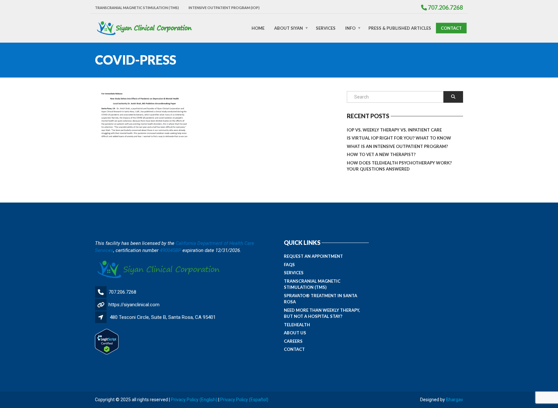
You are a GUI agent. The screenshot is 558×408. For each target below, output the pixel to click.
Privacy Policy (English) (194, 399)
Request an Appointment (313, 256)
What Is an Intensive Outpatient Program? (397, 146)
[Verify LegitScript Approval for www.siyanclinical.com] (107, 341)
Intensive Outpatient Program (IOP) (224, 7)
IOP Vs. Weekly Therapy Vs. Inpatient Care (394, 129)
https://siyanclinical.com (134, 305)
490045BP (170, 250)
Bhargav (454, 399)
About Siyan (288, 27)
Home (258, 27)
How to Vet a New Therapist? (381, 154)
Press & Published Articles (399, 27)
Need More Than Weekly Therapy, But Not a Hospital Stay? (322, 313)
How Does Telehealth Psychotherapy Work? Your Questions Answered (399, 166)
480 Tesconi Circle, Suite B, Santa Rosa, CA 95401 (163, 317)
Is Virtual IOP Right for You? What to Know (399, 138)
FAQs (289, 264)
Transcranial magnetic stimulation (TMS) (137, 7)
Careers (293, 341)
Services (326, 27)
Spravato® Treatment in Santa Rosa (320, 299)
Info (350, 27)
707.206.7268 (122, 292)
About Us (295, 332)
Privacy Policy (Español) (244, 399)
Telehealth (297, 324)
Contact (451, 27)
